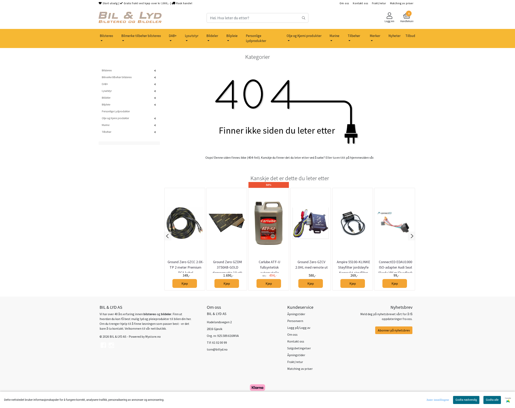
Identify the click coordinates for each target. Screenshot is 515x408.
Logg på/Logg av (298, 328)
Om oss (344, 3)
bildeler (166, 314)
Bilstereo (106, 36)
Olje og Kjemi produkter (304, 36)
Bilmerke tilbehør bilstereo (141, 36)
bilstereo (149, 314)
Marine (334, 36)
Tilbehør (354, 36)
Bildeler (212, 36)
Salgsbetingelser (299, 348)
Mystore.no (153, 336)
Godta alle (492, 399)
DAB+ (173, 36)
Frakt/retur (379, 3)
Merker (375, 36)
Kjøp (184, 283)
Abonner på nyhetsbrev (394, 330)
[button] (167, 236)
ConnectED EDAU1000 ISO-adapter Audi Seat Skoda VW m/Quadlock (395, 267)
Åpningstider (296, 314)
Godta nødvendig (466, 399)
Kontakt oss (360, 3)
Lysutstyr (191, 36)
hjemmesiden (359, 157)
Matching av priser (401, 3)
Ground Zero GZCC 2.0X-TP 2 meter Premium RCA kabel (186, 267)
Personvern (295, 321)
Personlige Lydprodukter (256, 38)
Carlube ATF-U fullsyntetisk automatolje (269, 267)
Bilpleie (232, 36)
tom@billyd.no (217, 349)
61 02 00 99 (219, 343)
